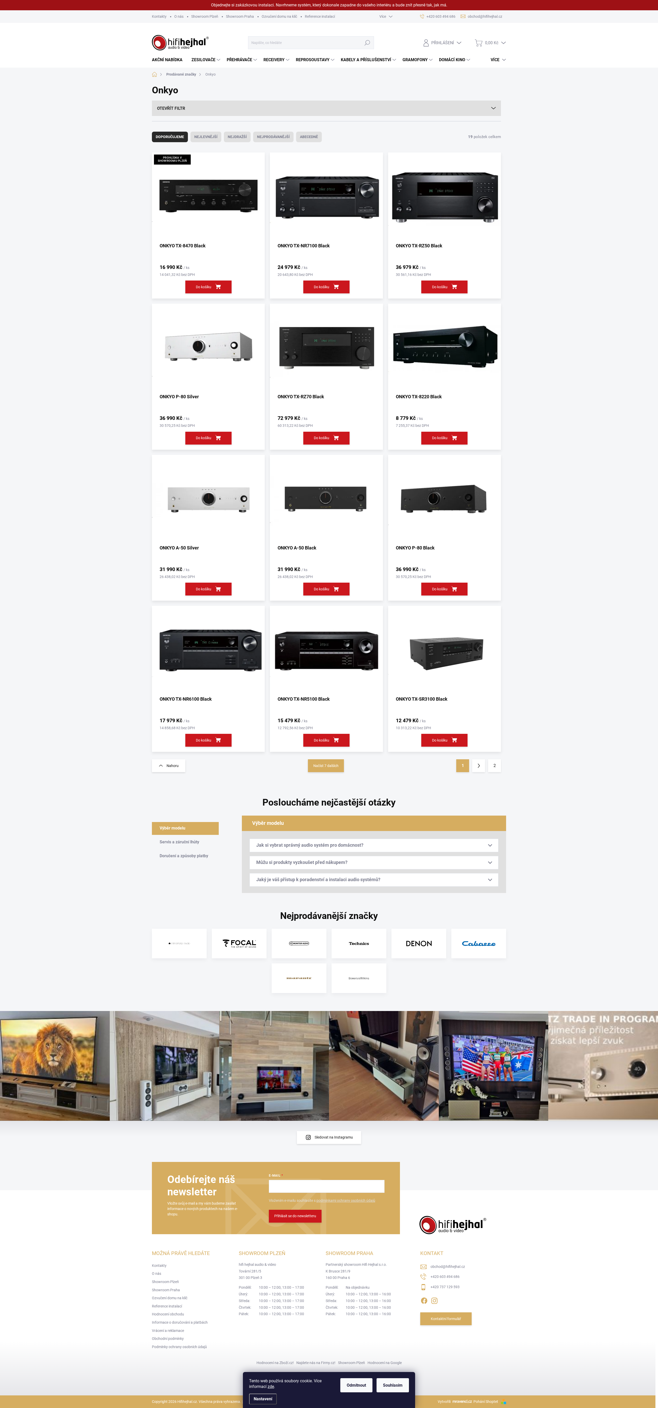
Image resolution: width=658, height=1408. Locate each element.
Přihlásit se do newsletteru (295, 1216)
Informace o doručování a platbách (180, 1322)
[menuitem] (169, 60)
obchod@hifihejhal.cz (448, 1267)
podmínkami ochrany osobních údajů (345, 1200)
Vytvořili (444, 1401)
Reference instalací (320, 16)
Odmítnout (356, 1385)
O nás (179, 16)
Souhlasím (393, 1385)
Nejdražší (237, 137)
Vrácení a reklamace (168, 1331)
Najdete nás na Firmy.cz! (315, 1363)
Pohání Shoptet (486, 1402)
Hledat (367, 43)
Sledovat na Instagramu (334, 1137)
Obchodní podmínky (168, 1339)
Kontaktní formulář (446, 1319)
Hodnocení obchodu (168, 1314)
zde (271, 1386)
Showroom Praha (240, 16)
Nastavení (263, 1398)
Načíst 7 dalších (326, 766)
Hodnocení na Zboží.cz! (275, 1363)
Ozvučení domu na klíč (279, 16)
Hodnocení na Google (385, 1363)
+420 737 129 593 (445, 1287)
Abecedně (309, 137)
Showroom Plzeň (204, 16)
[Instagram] (434, 1300)
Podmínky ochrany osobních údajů (179, 1347)
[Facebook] (424, 1300)
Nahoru (173, 766)
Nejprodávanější (273, 137)
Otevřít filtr (171, 108)
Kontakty (159, 16)
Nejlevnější (205, 137)
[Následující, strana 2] (478, 765)
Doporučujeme (170, 137)
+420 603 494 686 (445, 1277)
